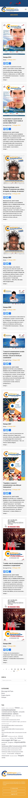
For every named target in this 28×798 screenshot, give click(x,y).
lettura (12, 738)
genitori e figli (16, 721)
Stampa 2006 (7, 643)
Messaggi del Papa (7, 125)
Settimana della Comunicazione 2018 (14, 746)
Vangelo (21, 755)
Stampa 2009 (7, 257)
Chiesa (17, 708)
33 (18, 669)
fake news (18, 715)
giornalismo (23, 721)
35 (24, 669)
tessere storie (13, 755)
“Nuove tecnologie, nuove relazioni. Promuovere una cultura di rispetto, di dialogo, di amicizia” (13, 189)
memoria (20, 738)
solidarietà (18, 753)
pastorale (4, 742)
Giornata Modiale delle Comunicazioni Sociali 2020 (12, 726)
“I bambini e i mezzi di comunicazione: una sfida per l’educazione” (12, 485)
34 (21, 669)
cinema (21, 708)
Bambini (3, 708)
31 (11, 669)
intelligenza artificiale (12, 736)
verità (3, 757)
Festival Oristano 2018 (7, 721)
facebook (13, 715)
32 (15, 669)
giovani (4, 736)
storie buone (5, 755)
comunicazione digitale (10, 712)
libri (15, 738)
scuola (3, 744)
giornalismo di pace (5, 723)
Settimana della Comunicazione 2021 (12, 750)
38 (14, 671)
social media (10, 753)
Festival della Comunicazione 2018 (11, 719)
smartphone (4, 753)
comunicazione (8, 710)
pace (19, 740)
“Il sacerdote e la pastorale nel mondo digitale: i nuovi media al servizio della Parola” (13, 121)
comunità (21, 712)
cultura (15, 714)
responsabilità (19, 742)
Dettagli (4, 79)
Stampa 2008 (7, 307)
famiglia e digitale (5, 717)
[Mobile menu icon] (26, 9)
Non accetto (13, 791)
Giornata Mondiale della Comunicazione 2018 (13, 729)
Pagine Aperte (5, 695)
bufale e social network (10, 708)
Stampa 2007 (7, 424)
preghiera (10, 742)
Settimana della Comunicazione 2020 (12, 748)
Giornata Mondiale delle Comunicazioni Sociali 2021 (14, 733)
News (3, 693)
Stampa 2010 (7, 57)
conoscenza (7, 714)
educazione (6, 715)
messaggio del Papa (9, 740)
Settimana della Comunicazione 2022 (12, 751)
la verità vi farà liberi (5, 738)
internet (20, 736)
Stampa (4, 59)
